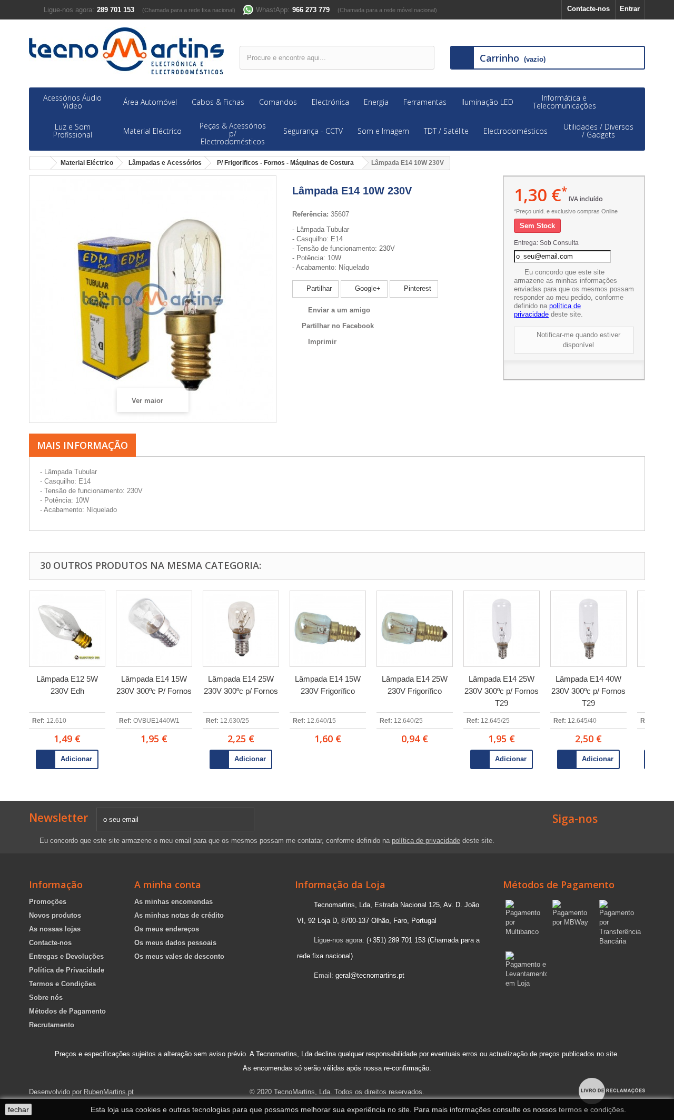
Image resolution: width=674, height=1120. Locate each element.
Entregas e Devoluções (66, 956)
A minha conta (167, 884)
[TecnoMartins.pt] (126, 50)
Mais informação (82, 445)
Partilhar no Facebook (338, 326)
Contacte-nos (588, 9)
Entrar (630, 9)
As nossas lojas (55, 929)
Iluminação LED (487, 102)
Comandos (278, 102)
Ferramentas (425, 102)
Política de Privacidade (66, 970)
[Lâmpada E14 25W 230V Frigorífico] (414, 629)
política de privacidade (547, 310)
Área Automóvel (150, 102)
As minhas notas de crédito (179, 915)
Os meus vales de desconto (179, 956)
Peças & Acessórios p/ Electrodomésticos (233, 133)
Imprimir (322, 342)
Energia (376, 102)
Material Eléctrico (152, 131)
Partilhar (318, 288)
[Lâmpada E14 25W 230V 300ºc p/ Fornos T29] (501, 629)
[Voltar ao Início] (40, 163)
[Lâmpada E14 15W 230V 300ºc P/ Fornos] (154, 629)
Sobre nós (46, 997)
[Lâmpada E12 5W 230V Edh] (67, 629)
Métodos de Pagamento (67, 1011)
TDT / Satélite (446, 131)
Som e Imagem (383, 131)
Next (659, 675)
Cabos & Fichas (218, 102)
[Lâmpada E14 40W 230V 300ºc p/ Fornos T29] (588, 629)
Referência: (310, 214)
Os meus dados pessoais (175, 943)
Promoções (47, 902)
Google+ (367, 288)
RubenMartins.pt (109, 1092)
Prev (14, 675)
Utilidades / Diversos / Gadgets (598, 131)
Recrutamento (51, 1025)
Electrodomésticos (515, 131)
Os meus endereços (166, 929)
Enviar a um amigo (339, 310)
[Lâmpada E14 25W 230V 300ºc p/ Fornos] (241, 629)
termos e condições (591, 1109)
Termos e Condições (62, 984)
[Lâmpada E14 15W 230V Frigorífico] (328, 629)
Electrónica (330, 102)
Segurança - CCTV (313, 131)
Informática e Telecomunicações (564, 102)
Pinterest (416, 288)
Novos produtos (55, 915)
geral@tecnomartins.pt (369, 975)
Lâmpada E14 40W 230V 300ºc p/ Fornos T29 (588, 691)
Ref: (38, 720)
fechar (18, 1109)
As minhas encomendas (173, 902)
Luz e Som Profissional (72, 131)
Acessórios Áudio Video (72, 102)
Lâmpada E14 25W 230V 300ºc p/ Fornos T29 (501, 691)
